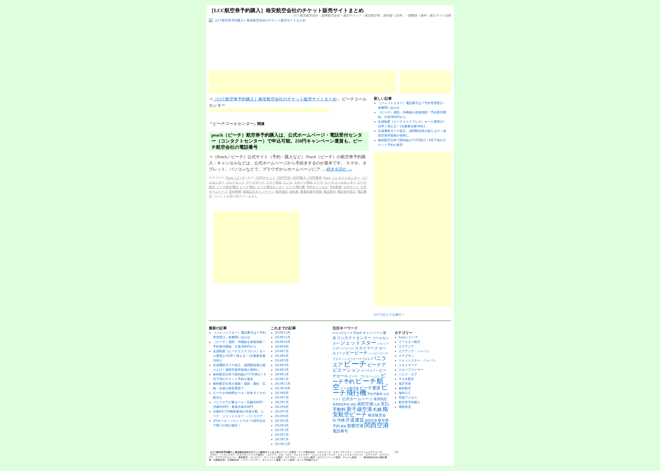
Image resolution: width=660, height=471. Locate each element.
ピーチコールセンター (340, 182)
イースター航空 (409, 342)
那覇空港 (355, 426)
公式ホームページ (357, 399)
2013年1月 (282, 402)
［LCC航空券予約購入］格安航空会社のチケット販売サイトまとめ (286, 10)
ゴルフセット (235, 182)
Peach (327, 178)
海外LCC (405, 393)
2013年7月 (282, 397)
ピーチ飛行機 (295, 187)
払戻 (377, 404)
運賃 (343, 426)
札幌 (377, 409)
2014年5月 (282, 360)
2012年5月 (282, 421)
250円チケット (265, 178)
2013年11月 (282, 383)
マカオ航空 (406, 379)
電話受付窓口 (346, 192)
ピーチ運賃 (370, 388)
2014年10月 (282, 342)
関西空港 (376, 425)
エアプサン (406, 356)
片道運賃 (354, 420)
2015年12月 (282, 332)
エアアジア (406, 346)
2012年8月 (282, 407)
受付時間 (235, 192)
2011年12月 (282, 444)
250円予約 (284, 178)
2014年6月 (282, 356)
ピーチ (318, 182)
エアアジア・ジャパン (414, 351)
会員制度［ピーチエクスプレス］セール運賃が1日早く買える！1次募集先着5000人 (239, 355)
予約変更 (335, 187)
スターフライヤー (411, 370)
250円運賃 (315, 178)
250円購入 (299, 178)
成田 (353, 404)
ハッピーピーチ (352, 352)
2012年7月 (282, 411)
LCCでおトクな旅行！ (389, 314)
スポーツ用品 (303, 182)
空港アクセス (408, 397)
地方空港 (405, 383)
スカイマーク (366, 348)
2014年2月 (282, 374)
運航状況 (405, 407)
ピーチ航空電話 (227, 187)
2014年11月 (282, 337)
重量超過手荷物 (311, 192)
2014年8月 (282, 346)
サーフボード (255, 182)
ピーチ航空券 (349, 388)
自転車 (294, 192)
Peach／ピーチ (235, 178)
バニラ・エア (408, 374)
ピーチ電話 (247, 187)
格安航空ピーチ (360, 412)
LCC (335, 333)
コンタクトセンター (346, 178)
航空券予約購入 (409, 402)
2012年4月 (282, 425)
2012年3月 (282, 430)
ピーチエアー (369, 370)
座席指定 (281, 192)
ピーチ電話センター (271, 187)
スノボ (287, 182)
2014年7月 (282, 351)
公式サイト (351, 187)
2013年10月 (282, 388)
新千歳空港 (359, 409)
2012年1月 (282, 439)
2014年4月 (282, 365)
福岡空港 (371, 420)
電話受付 (329, 192)
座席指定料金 (341, 404)
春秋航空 (405, 388)
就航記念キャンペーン (258, 192)
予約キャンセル (317, 187)
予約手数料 (375, 394)
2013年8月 (282, 393)
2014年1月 (282, 379)
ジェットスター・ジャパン (417, 360)
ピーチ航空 (358, 384)
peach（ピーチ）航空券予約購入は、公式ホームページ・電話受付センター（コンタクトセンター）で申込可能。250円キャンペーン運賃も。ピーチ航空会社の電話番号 (286, 141)
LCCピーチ (346, 333)
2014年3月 (282, 370)
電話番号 (340, 431)
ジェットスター (358, 343)
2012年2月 (282, 434)
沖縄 (341, 420)
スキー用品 (274, 182)
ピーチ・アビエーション (364, 376)
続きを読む (339, 169)
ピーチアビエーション (359, 367)
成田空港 (365, 404)
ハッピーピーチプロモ (356, 359)
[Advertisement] (303, 82)
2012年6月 (282, 416)
